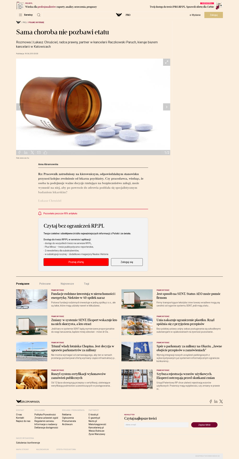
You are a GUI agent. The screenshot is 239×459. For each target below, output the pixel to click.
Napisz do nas (23, 421)
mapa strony (22, 449)
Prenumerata (69, 421)
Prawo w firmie (36, 22)
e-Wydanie (195, 15)
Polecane (45, 283)
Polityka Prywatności (45, 414)
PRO (128, 15)
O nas (19, 414)
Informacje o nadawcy (45, 424)
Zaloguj (214, 15)
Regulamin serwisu (44, 421)
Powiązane (22, 283)
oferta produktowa (66, 449)
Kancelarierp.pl (96, 427)
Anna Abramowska (48, 164)
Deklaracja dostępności (46, 427)
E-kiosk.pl (93, 414)
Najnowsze (67, 283)
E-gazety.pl (94, 418)
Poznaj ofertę (76, 262)
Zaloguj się (127, 262)
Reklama (66, 414)
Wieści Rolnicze (96, 431)
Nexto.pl (93, 421)
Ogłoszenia (68, 418)
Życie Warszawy (97, 434)
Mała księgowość (97, 424)
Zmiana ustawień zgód (46, 418)
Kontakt (20, 418)
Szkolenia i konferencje (28, 442)
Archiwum (67, 424)
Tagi (86, 283)
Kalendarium (42, 449)
